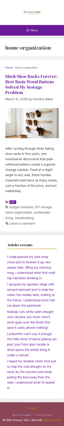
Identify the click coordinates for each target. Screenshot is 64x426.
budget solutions (21, 207)
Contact (32, 408)
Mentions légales (21, 415)
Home (9, 67)
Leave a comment (22, 223)
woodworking (24, 218)
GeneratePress (52, 420)
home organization (18, 212)
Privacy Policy (44, 415)
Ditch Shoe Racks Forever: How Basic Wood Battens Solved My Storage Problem (31, 84)
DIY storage (43, 207)
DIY (13, 202)
